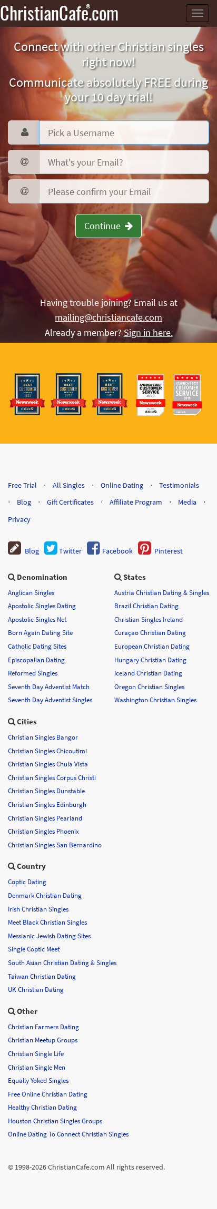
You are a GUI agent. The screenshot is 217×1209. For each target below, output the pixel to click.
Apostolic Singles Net (37, 619)
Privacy (19, 519)
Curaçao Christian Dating (150, 632)
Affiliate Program (136, 502)
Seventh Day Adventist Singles (50, 699)
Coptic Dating (27, 881)
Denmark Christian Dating (45, 895)
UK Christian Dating (36, 989)
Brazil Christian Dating (146, 605)
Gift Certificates (70, 502)
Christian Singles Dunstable (46, 790)
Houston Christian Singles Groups (55, 1120)
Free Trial (22, 485)
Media (187, 502)
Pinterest (167, 551)
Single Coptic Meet (34, 949)
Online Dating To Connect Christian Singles (68, 1134)
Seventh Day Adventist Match (49, 686)
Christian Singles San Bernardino (55, 845)
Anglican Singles (31, 592)
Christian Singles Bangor (43, 737)
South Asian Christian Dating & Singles (62, 962)
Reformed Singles (32, 673)
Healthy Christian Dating (42, 1107)
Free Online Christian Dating (47, 1094)
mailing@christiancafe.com (108, 317)
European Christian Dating (152, 646)
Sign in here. (148, 333)
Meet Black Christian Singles (47, 922)
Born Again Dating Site (40, 632)
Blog (24, 502)
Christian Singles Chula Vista (48, 764)
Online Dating (122, 485)
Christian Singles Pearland (45, 818)
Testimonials (179, 485)
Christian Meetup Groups (42, 1040)
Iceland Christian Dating (148, 673)
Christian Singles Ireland (148, 619)
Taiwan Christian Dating (42, 976)
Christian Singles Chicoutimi (47, 750)
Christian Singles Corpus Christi (52, 777)
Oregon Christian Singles (149, 686)
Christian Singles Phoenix (43, 831)
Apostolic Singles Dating (42, 605)
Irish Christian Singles (38, 909)
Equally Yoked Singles (38, 1080)
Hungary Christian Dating (150, 659)
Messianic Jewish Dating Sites (49, 935)
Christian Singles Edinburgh (47, 804)
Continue (104, 226)
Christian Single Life (36, 1053)
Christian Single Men (36, 1067)
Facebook (117, 551)
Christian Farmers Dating (43, 1026)
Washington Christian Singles (155, 699)
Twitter (69, 551)
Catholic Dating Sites (37, 646)
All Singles (69, 485)
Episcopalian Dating (36, 659)
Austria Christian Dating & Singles (161, 592)
